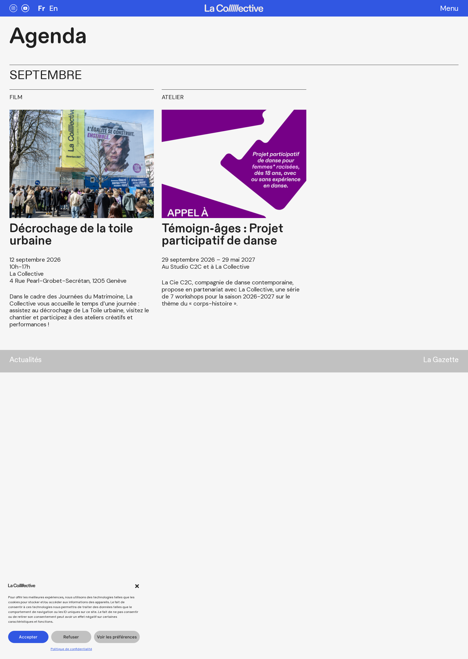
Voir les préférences (117, 636)
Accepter (28, 636)
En (53, 8)
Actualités (25, 360)
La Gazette (441, 360)
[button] (137, 586)
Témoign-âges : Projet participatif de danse (222, 234)
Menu (449, 8)
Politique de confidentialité (71, 649)
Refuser (71, 636)
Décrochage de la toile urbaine (71, 234)
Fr (41, 8)
